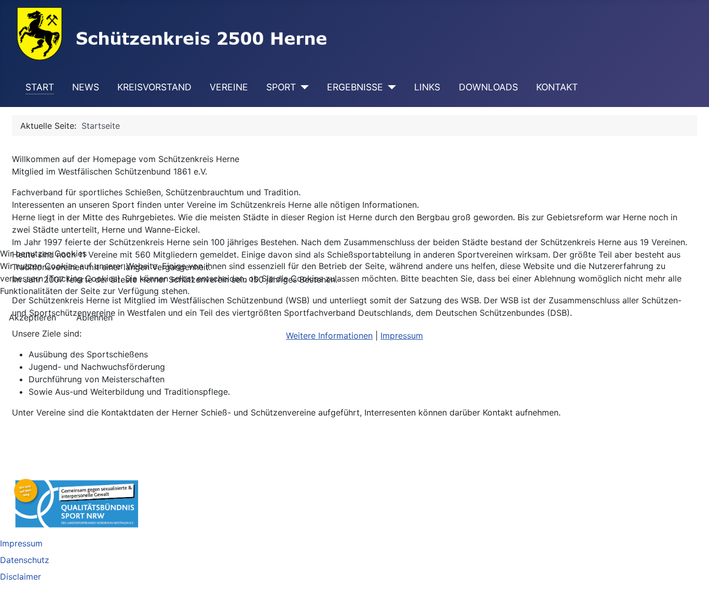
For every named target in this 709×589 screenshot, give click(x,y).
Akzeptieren (32, 317)
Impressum (401, 335)
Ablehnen (94, 317)
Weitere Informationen (329, 335)
